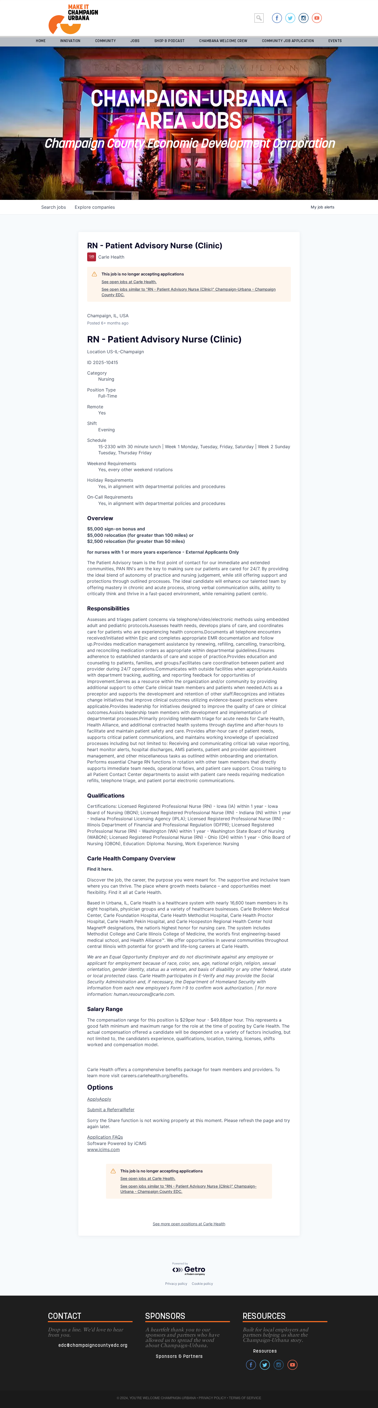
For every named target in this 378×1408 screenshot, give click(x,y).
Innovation (70, 41)
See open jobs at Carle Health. (129, 281)
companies (95, 207)
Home (41, 41)
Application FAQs (105, 1137)
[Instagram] (304, 18)
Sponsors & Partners (179, 1356)
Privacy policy (176, 1283)
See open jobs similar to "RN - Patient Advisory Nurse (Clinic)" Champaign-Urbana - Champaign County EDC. (189, 292)
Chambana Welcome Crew (223, 41)
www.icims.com (103, 1149)
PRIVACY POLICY (212, 1397)
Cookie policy (202, 1283)
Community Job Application (288, 41)
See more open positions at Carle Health (189, 1223)
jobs (53, 207)
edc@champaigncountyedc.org (93, 1345)
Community (105, 41)
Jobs (135, 41)
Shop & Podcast (169, 41)
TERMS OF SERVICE (245, 1397)
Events (335, 41)
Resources (265, 1351)
